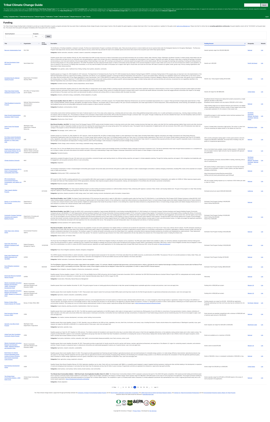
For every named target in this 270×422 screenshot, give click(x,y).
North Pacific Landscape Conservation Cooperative (124, 392)
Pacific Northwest (252, 63)
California (250, 191)
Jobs (84, 16)
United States (251, 91)
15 (144, 387)
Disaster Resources (75, 16)
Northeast (255, 116)
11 (132, 387)
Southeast (250, 117)
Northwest (250, 112)
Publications (49, 16)
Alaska (249, 119)
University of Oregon (83, 392)
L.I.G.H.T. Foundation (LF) (80, 9)
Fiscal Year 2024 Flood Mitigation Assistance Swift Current (11, 245)
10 (129, 387)
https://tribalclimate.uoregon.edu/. (118, 10)
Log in (267, 16)
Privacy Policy (137, 411)
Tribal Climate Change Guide (23, 5)
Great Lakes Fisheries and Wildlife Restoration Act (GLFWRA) (11, 257)
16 (147, 387)
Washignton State (252, 127)
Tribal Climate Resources (27, 16)
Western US (251, 285)
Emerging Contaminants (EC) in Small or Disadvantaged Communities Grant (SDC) (12, 171)
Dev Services (152, 411)
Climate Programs (40, 16)
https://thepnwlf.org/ (66, 10)
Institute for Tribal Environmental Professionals (186, 392)
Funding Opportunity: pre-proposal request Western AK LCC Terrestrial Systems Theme (12, 150)
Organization (27, 43)
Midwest (250, 116)
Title (5, 43)
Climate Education (64, 16)
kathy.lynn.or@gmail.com (183, 26)
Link (262, 50)
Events (88, 16)
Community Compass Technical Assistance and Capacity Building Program (12, 217)
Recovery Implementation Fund (12, 50)
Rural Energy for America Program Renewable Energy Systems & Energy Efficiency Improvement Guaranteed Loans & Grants (12, 356)
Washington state (252, 324)
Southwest (250, 114)
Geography (35, 33)
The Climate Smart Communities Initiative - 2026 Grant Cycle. (12, 377)
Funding (5, 16)
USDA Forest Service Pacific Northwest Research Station (156, 392)
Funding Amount (224, 44)
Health (56, 16)
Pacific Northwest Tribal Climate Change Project (42, 9)
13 (138, 387)
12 (135, 387)
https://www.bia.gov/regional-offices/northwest (148, 303)
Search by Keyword (10, 33)
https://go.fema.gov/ (164, 244)
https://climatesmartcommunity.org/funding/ (77, 379)
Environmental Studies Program (97, 392)
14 (141, 387)
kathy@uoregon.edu (148, 394)
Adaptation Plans (13, 16)
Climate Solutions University (12, 160)
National (250, 50)
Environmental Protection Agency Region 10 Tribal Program (219, 392)
